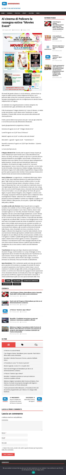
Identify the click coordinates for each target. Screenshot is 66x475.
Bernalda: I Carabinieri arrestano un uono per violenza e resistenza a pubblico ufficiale (24, 319)
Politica (17, 13)
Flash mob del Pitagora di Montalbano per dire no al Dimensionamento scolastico (26, 301)
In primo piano (50, 18)
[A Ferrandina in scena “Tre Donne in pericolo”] (47, 39)
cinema (8, 280)
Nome (4, 433)
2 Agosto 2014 (7, 30)
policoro (17, 284)
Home (2, 13)
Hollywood (16, 280)
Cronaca (9, 13)
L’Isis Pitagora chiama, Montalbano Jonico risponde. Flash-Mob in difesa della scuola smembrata (26, 293)
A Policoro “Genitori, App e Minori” (20, 310)
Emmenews (17, 30)
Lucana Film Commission (31, 280)
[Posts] (8, 344)
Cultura (31, 13)
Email (3, 438)
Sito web (4, 443)
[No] (64, 470)
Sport (24, 13)
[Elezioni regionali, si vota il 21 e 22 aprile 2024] (47, 49)
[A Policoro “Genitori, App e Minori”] (5, 313)
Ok (33, 472)
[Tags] (22, 344)
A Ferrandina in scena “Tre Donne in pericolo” (16, 363)
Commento (5, 420)
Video (38, 13)
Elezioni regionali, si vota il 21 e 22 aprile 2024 (16, 366)
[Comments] (36, 344)
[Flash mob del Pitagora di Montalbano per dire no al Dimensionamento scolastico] (5, 304)
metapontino (7, 284)
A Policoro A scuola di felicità (12, 350)
